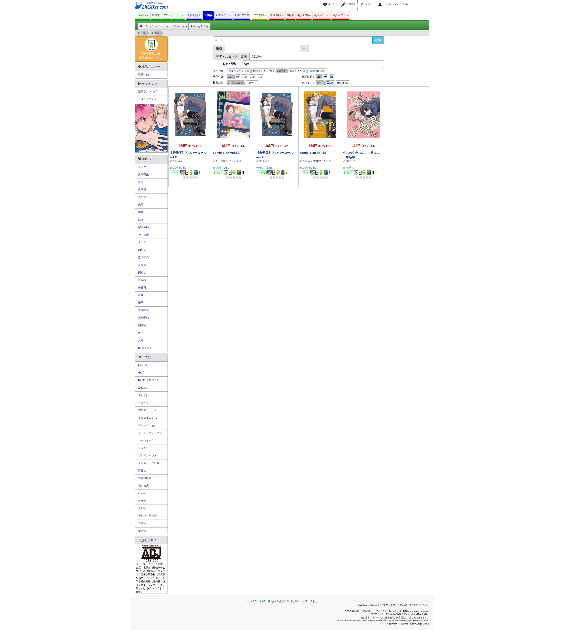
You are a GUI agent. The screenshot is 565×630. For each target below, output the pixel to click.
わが (218, 161)
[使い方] (325, 1)
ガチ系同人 (259, 15)
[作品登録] (344, 1)
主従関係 (143, 310)
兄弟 (140, 340)
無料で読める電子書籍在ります (151, 56)
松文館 (142, 500)
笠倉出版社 (144, 478)
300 (260, 76)
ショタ (142, 167)
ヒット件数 (229, 63)
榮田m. (318, 161)
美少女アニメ (340, 15)
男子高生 (143, 174)
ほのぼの (143, 257)
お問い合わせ (310, 601)
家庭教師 (143, 227)
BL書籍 (208, 15)
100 (244, 76)
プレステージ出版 (148, 463)
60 (237, 76)
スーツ (142, 242)
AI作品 (290, 15)
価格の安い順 (297, 70)
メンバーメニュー (155, 26)
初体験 (142, 325)
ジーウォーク (146, 440)
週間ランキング (147, 91)
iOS (331, 82)
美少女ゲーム (322, 15)
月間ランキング (147, 99)
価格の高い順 (317, 70)
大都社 (142, 508)
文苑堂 (142, 531)
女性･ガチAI (242, 15)
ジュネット (144, 448)
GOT (141, 372)
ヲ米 (235, 161)
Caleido (143, 365)
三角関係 (143, 317)
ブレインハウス (147, 455)
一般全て (252, 82)
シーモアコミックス (150, 433)
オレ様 (142, 280)
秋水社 (142, 493)
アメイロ (143, 402)
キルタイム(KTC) (148, 417)
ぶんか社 (143, 395)
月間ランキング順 (263, 70)
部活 (140, 219)
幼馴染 (142, 249)
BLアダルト (145, 347)
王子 (140, 302)
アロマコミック (147, 410)
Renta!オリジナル (148, 380)
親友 (140, 182)
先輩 (140, 204)
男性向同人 (276, 15)
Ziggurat (143, 387)
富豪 (140, 295)
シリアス (143, 264)
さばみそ (177, 161)
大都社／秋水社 (147, 515)
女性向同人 (194, 15)
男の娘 (142, 197)
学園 (140, 212)
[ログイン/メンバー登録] (381, 1)
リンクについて (256, 601)
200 (252, 76)
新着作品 (143, 74)
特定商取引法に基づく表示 (284, 601)
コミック (178, 15)
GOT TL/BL (179, 167)
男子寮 (142, 189)
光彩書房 (143, 485)
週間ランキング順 (238, 70)
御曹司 (142, 287)
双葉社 (142, 523)
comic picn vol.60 (226, 152)
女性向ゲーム (224, 15)
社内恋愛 (143, 234)
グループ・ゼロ (147, 425)
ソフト (166, 15)
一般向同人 (142, 15)
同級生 (142, 272)
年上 (140, 332)
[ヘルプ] (362, 1)
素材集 (156, 15)
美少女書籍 (304, 15)
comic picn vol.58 (312, 152)
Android (343, 82)
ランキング (178, 26)
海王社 (350, 167)
